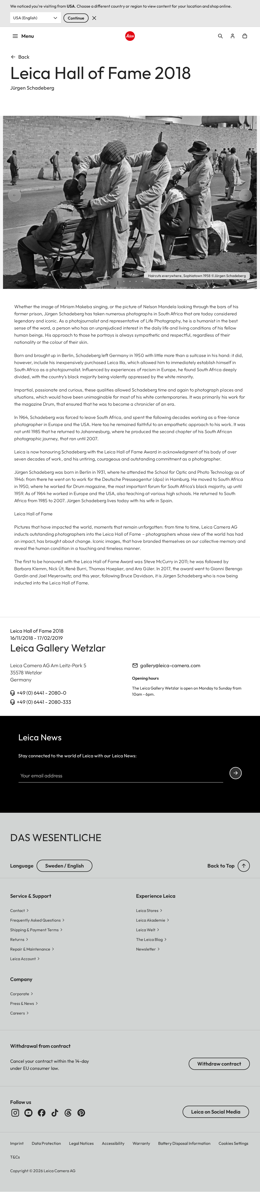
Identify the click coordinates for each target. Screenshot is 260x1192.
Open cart (245, 36)
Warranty (141, 1143)
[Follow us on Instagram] (15, 1113)
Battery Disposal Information (184, 1143)
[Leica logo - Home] (130, 36)
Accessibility (113, 1143)
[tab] (118, 283)
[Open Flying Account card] (233, 36)
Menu (27, 36)
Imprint (17, 1143)
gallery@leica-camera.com (170, 665)
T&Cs (15, 1157)
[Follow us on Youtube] (28, 1113)
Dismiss (94, 18)
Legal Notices (81, 1143)
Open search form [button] (220, 36)
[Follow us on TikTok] (55, 1113)
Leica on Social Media (215, 1111)
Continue (76, 18)
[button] (244, 866)
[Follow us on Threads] (68, 1113)
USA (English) (25, 17)
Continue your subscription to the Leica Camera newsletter (236, 773)
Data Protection (46, 1143)
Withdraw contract (219, 1063)
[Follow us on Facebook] (42, 1113)
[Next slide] (252, 195)
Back (23, 57)
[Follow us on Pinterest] (81, 1113)
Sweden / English (64, 865)
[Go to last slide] (8, 195)
